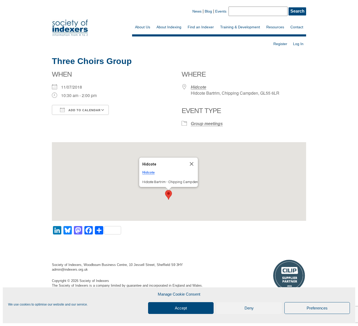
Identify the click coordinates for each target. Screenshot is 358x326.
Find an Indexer (201, 27)
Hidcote (198, 87)
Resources (275, 27)
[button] (168, 195)
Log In (298, 44)
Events (220, 11)
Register (280, 44)
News (197, 11)
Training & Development (240, 27)
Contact (296, 27)
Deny (249, 308)
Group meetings (207, 123)
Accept (181, 308)
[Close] (191, 164)
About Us (142, 27)
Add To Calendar (84, 110)
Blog (208, 11)
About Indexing (168, 27)
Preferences (317, 308)
